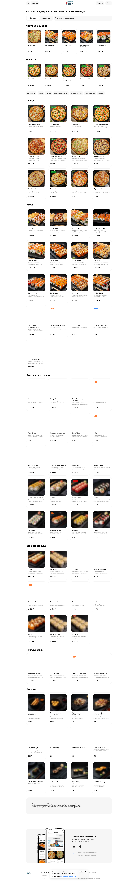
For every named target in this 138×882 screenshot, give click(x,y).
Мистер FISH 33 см (34, 124)
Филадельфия (102, 45)
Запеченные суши (76, 93)
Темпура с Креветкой (79, 673)
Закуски (100, 93)
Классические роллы (61, 93)
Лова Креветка (76, 465)
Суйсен (96, 433)
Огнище (30, 569)
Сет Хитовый (76, 293)
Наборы (48, 93)
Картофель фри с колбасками (33, 748)
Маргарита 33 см (99, 189)
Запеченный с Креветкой (58, 602)
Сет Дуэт (31, 228)
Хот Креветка (98, 602)
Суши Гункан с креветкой (77, 782)
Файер (30, 634)
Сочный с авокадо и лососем (78, 399)
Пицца (41, 93)
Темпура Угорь (54, 673)
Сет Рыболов (32, 261)
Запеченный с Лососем (35, 602)
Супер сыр (75, 530)
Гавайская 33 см (33, 189)
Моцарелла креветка (100, 569)
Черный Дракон (77, 433)
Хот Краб (75, 634)
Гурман (96, 498)
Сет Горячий (54, 228)
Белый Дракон (98, 465)
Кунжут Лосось (33, 465)
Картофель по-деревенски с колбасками (76, 714)
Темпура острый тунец (101, 673)
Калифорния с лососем (57, 433)
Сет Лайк (97, 261)
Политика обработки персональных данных (90, 878)
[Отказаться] (86, 872)
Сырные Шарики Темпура (55, 714)
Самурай (53, 399)
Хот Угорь (75, 569)
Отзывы (43, 878)
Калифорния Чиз (55, 530)
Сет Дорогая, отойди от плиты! (33, 326)
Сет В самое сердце (100, 228)
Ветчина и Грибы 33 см (79, 189)
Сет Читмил (76, 325)
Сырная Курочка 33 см (67, 79)
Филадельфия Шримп (35, 399)
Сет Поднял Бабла (34, 359)
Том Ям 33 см (32, 79)
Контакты (44, 875)
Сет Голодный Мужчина (84, 45)
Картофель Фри (78, 747)
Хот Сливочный (55, 634)
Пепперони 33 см (33, 156)
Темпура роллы (90, 93)
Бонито (52, 498)
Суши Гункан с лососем (54, 782)
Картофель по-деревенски (55, 748)
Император (31, 530)
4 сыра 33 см (54, 189)
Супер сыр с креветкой (35, 498)
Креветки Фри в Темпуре (33, 714)
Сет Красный (67, 45)
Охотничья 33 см (103, 79)
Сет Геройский (98, 293)
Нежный (96, 530)
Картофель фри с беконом (99, 714)
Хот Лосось (53, 569)
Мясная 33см (49, 79)
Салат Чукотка (100, 747)
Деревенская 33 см (86, 79)
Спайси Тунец (76, 498)
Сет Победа (54, 261)
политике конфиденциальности (68, 876)
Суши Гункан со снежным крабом (101, 782)
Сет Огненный (76, 261)
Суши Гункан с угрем (36, 781)
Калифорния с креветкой (58, 465)
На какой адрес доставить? (66, 18)
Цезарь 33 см (32, 45)
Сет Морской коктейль (101, 325)
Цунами (74, 602)
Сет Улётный (32, 293)
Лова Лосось (32, 433)
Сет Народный (49, 45)
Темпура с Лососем (34, 673)
